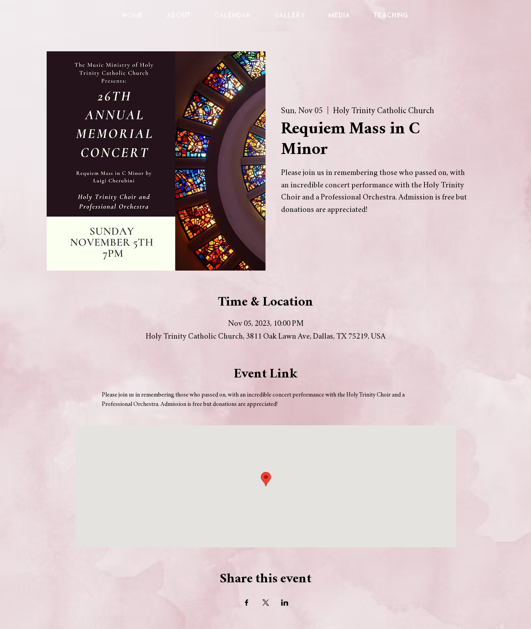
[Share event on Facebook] (246, 602)
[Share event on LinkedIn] (284, 602)
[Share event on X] (265, 602)
